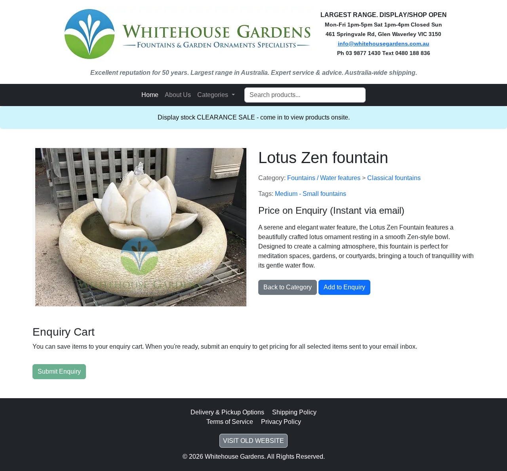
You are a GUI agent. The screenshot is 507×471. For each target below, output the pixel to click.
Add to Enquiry (344, 287)
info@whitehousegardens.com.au (383, 43)
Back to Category (287, 287)
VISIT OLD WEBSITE (253, 440)
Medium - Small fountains (310, 193)
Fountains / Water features (324, 178)
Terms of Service (229, 421)
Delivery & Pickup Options (227, 412)
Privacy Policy (281, 421)
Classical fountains (394, 178)
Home (149, 94)
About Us (178, 94)
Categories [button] (213, 94)
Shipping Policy (294, 412)
